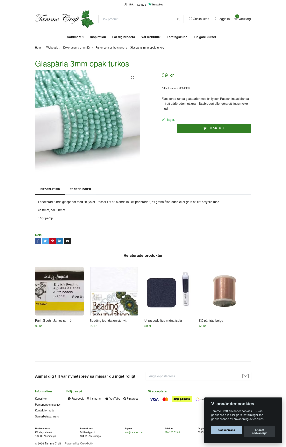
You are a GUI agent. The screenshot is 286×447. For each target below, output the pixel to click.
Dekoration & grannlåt (76, 75)
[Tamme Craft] (103, 30)
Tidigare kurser (205, 65)
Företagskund (177, 65)
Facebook (77, 427)
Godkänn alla (226, 430)
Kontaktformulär (45, 438)
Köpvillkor (41, 427)
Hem (38, 75)
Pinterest (132, 427)
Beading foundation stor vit (108, 348)
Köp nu (216, 156)
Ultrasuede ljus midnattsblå (163, 348)
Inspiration (98, 65)
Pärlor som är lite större (110, 75)
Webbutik (52, 75)
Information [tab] (50, 217)
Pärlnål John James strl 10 (53, 348)
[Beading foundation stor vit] (115, 319)
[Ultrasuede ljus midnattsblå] (170, 319)
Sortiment (74, 65)
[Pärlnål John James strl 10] (61, 319)
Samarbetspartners (47, 444)
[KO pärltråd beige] (225, 319)
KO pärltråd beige (211, 348)
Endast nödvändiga (259, 432)
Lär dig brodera (123, 65)
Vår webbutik (151, 65)
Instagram (95, 427)
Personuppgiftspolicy (48, 432)
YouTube (114, 427)
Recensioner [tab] (80, 217)
